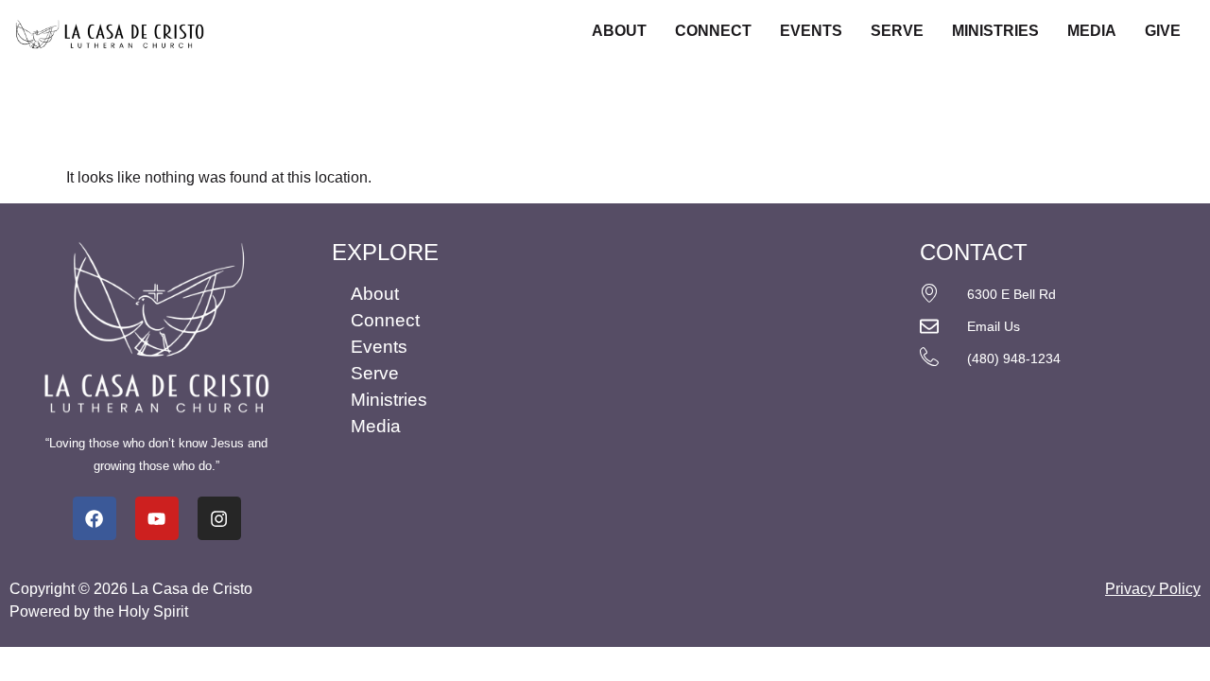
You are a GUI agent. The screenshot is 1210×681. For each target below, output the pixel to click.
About (619, 31)
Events (811, 31)
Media (1091, 31)
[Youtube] (157, 518)
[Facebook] (94, 518)
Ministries (995, 31)
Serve (897, 31)
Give (1163, 31)
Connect (713, 31)
